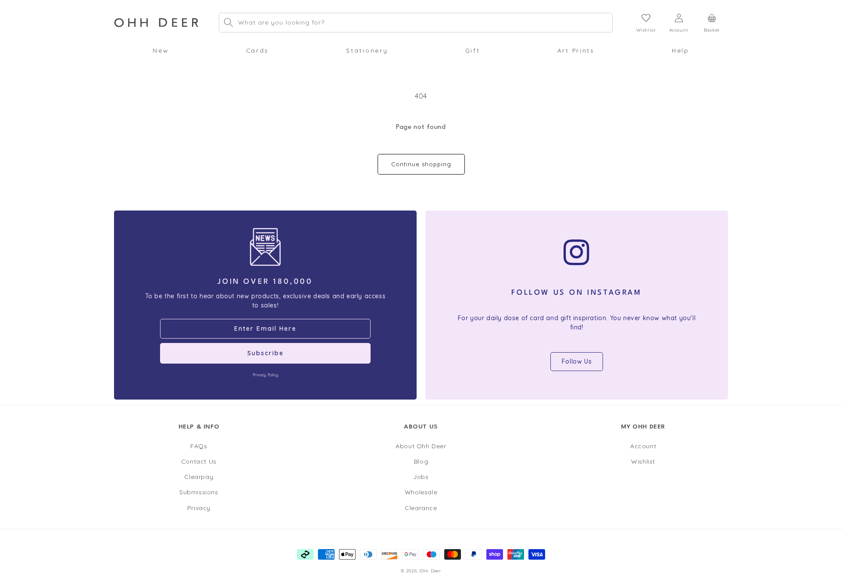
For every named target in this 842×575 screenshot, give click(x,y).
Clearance (421, 508)
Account (643, 446)
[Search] (228, 22)
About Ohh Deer (421, 446)
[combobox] (416, 22)
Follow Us (577, 361)
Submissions (198, 492)
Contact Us (199, 461)
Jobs (420, 477)
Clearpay (198, 477)
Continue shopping (421, 164)
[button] (160, 50)
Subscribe (265, 353)
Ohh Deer (430, 570)
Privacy (198, 508)
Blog (421, 461)
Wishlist (643, 461)
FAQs (198, 446)
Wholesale (421, 492)
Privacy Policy (265, 374)
